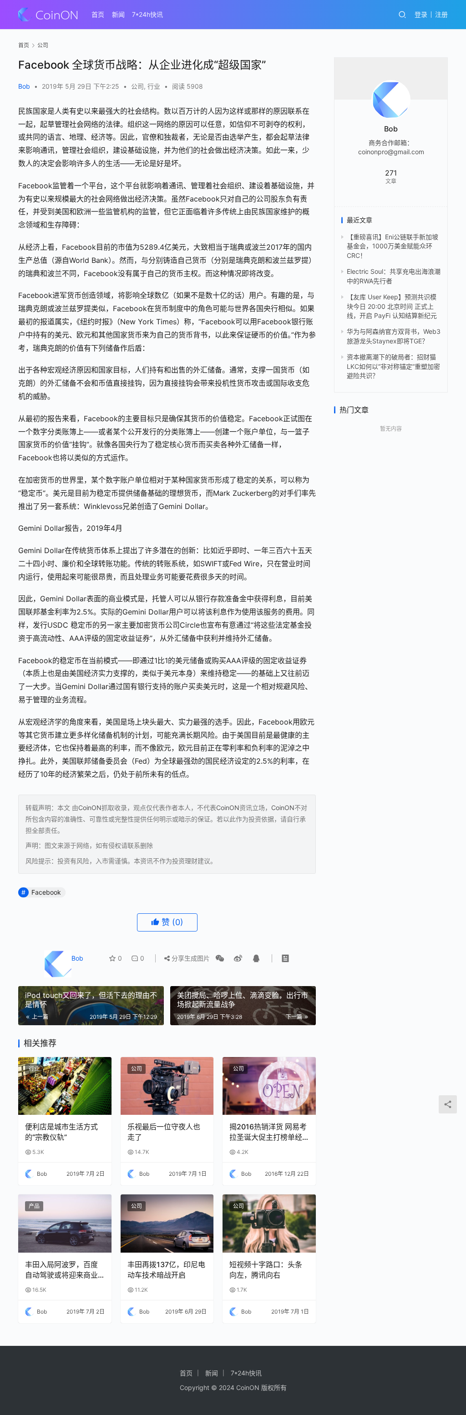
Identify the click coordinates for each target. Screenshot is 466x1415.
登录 (421, 14)
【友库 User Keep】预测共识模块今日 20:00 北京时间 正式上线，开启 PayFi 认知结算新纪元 (392, 306)
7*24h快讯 (147, 14)
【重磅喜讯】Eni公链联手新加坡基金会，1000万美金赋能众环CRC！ (392, 246)
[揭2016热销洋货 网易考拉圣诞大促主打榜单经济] (269, 1086)
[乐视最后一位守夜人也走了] (167, 1086)
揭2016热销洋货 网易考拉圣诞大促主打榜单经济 (268, 1132)
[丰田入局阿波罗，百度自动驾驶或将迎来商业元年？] (64, 1223)
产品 (34, 1206)
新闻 (118, 14)
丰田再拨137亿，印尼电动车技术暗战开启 (166, 1269)
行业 (153, 86)
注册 (441, 14)
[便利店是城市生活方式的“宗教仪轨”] (64, 1086)
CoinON (89, 807)
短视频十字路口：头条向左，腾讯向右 (265, 1269)
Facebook (46, 892)
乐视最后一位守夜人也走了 (163, 1131)
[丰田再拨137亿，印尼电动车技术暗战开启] (167, 1223)
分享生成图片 (190, 958)
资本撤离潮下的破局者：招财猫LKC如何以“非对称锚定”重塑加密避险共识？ (393, 366)
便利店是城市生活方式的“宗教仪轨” (61, 1131)
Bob (24, 86)
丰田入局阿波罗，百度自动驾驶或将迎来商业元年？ (61, 1270)
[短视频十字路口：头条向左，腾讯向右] (269, 1223)
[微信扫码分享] (220, 958)
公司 (137, 86)
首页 (97, 14)
